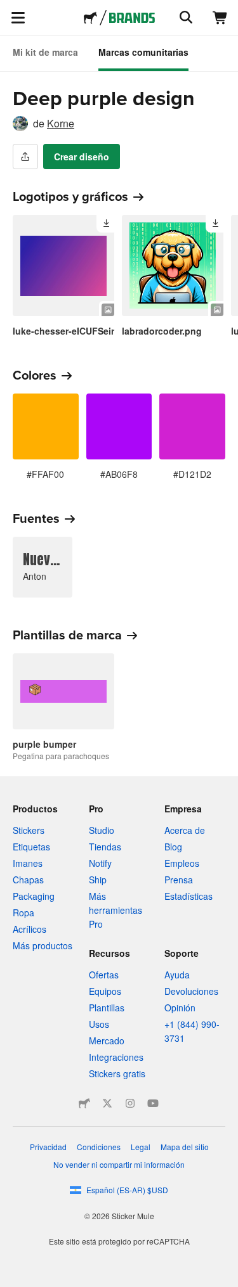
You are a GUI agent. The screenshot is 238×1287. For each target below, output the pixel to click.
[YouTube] (153, 1103)
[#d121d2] (192, 426)
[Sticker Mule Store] (84, 1103)
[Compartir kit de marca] (25, 156)
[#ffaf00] (46, 426)
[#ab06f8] (119, 426)
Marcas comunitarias (143, 52)
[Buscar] (184, 17)
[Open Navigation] (18, 17)
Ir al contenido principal (9, 9)
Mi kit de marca (45, 52)
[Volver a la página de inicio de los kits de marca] (132, 18)
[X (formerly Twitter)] (107, 1103)
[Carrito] (220, 17)
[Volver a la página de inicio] (90, 17)
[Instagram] (130, 1103)
